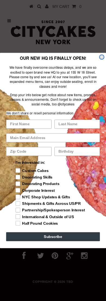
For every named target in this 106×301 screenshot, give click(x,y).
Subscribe (53, 236)
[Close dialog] (101, 57)
